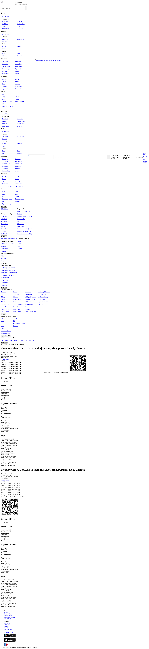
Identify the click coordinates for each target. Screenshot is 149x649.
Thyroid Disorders (7, 89)
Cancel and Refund (9, 617)
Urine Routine (21, 219)
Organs (3, 314)
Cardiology (5, 39)
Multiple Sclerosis (30, 299)
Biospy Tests (5, 28)
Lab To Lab (7, 628)
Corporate (7, 624)
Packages (3, 236)
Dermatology (18, 64)
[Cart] (142, 157)
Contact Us (7, 623)
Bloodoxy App (8, 629)
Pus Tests (4, 26)
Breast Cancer (5, 311)
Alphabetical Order (6, 335)
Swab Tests (20, 28)
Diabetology (20, 39)
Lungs (3, 96)
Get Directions (5, 359)
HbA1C (19, 214)
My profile (49, 60)
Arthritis (17, 79)
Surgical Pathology (43, 297)
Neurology (5, 71)
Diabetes (17, 81)
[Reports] (138, 157)
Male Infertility (29, 301)
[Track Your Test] (136, 157)
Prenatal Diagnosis (30, 311)
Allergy (4, 46)
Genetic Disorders (18, 304)
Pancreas (17, 104)
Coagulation (16, 294)
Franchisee (4, 342)
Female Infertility (18, 299)
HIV (18, 221)
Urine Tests (20, 21)
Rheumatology (6, 73)
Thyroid (19, 56)
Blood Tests (5, 21)
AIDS (2, 294)
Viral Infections (19, 89)
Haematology (5, 68)
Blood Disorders (5, 306)
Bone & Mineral (5, 309)
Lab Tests (3, 206)
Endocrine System (7, 101)
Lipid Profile (20, 226)
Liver (18, 53)
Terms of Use (7, 614)
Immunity (17, 84)
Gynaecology (18, 66)
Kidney (17, 96)
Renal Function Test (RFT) (24, 234)
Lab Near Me (7, 618)
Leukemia (28, 292)
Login (36, 60)
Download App (8, 632)
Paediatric (4, 41)
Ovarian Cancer (29, 306)
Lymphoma (28, 294)
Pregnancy (5, 86)
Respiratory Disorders (44, 292)
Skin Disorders (42, 294)
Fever (3, 48)
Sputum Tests (20, 24)
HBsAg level (20, 224)
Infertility (19, 46)
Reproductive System (7, 106)
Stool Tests (5, 24)
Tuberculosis (18, 86)
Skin (3, 56)
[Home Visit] (140, 157)
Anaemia (3, 299)
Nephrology (18, 68)
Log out (54, 60)
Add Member (42, 60)
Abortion (3, 292)
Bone (3, 99)
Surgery (17, 73)
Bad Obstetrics (5, 304)
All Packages (5, 34)
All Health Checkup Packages (9, 238)
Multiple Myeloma (30, 297)
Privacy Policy (8, 615)
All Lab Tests (5, 16)
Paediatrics (5, 64)
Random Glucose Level (23, 211)
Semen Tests (20, 26)
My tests (59, 60)
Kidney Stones (17, 309)
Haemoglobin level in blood (24, 216)
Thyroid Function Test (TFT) (25, 231)
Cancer (4, 81)
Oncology (17, 71)
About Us (6, 612)
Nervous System (19, 101)
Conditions (4, 287)
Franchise (6, 626)
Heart (3, 53)
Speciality (3, 263)
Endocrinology (6, 66)
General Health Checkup (7, 243)
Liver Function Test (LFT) (24, 229)
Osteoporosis (29, 304)
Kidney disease (17, 311)
